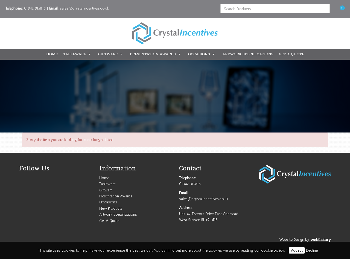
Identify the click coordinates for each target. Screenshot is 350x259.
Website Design (291, 239)
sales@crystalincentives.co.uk (84, 8)
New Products (110, 208)
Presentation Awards (153, 54)
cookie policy (272, 250)
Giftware (108, 54)
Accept (297, 250)
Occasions (199, 54)
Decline (312, 250)
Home (52, 54)
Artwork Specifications (247, 54)
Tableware (74, 54)
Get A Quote (291, 54)
